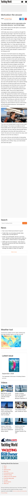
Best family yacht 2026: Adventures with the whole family (6, 395)
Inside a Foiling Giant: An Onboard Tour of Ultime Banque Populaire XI (21, 396)
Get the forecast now (6, 348)
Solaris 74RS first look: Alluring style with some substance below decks (7, 428)
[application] (14, 115)
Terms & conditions (16, 491)
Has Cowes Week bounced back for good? (12, 230)
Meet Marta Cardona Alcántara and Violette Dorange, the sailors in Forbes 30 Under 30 (13, 247)
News (3, 228)
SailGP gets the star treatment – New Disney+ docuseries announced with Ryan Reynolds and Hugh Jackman (13, 243)
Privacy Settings (4, 492)
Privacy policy (23, 491)
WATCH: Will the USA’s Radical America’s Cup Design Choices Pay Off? (20, 429)
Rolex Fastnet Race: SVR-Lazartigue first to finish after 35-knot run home (7, 412)
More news (14, 252)
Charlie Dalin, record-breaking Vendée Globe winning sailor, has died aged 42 (13, 233)
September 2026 (8, 374)
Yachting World (8, 18)
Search (24, 223)
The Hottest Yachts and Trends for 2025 (21, 410)
